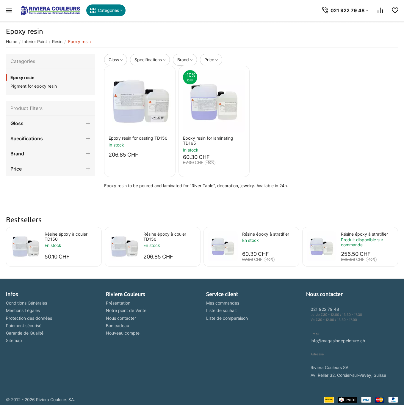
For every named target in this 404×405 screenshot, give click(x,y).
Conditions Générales (26, 302)
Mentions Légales (23, 310)
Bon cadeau (117, 325)
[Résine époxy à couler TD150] (25, 246)
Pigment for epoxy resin (33, 86)
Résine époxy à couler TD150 (66, 236)
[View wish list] (395, 10)
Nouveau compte (123, 332)
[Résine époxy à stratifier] (223, 246)
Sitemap (14, 340)
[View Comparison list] (380, 10)
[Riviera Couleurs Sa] (50, 10)
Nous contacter (121, 318)
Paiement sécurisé (23, 325)
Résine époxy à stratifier (265, 234)
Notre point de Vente (126, 310)
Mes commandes (222, 302)
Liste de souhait (221, 310)
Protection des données (29, 318)
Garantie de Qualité (24, 332)
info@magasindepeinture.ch (338, 340)
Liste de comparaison (227, 318)
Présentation (118, 302)
